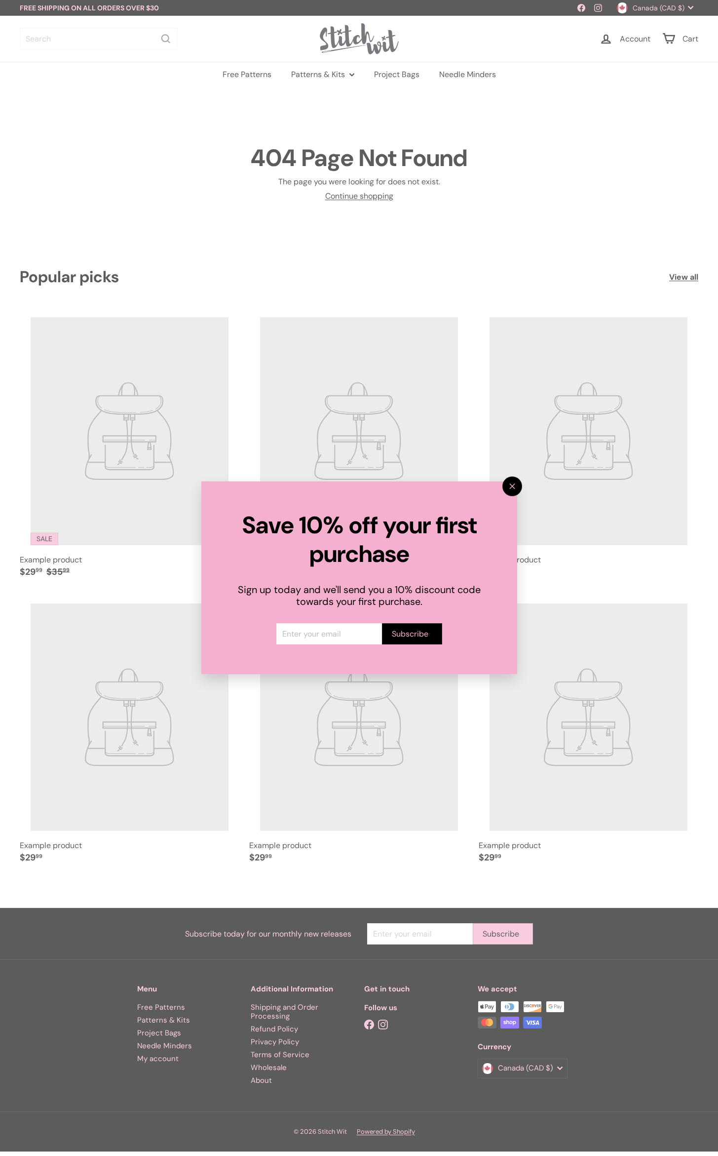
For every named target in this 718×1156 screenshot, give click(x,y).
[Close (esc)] (512, 486)
